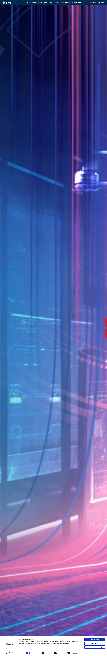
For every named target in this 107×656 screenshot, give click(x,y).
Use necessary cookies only (95, 647)
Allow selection (95, 643)
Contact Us (105, 333)
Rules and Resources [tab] (30, 2)
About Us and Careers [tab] (76, 2)
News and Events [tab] (64, 2)
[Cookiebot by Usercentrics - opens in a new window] (9, 653)
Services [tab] (40, 2)
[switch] (42, 653)
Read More (21, 342)
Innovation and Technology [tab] (51, 2)
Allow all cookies (95, 639)
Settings (74, 653)
